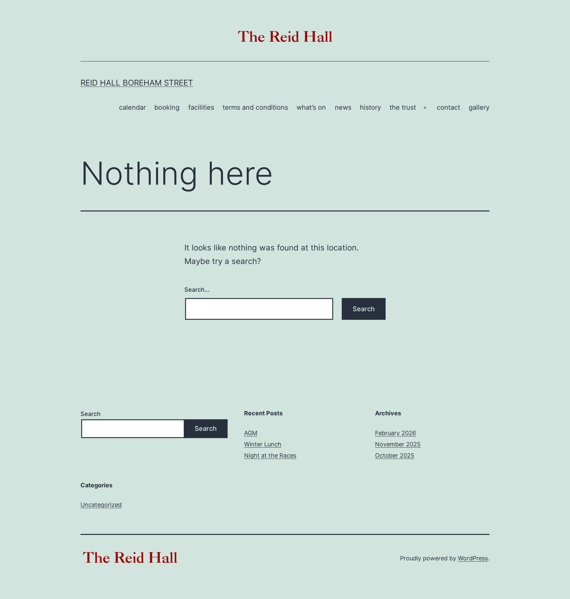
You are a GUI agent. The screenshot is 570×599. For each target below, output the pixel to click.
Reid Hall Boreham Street (136, 83)
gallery (479, 107)
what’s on (311, 107)
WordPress (473, 558)
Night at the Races (270, 455)
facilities (201, 107)
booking (166, 107)
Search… (196, 289)
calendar (132, 107)
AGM (250, 433)
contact (448, 107)
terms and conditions (255, 107)
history (370, 107)
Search (90, 413)
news (343, 107)
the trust (403, 107)
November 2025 (398, 444)
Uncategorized (101, 504)
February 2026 (395, 433)
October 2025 (394, 455)
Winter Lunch (262, 444)
